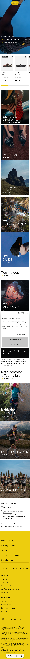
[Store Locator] (14, 656)
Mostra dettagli (21, 334)
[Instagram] (3, 568)
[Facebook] (9, 568)
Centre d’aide (6, 605)
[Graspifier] (21, 63)
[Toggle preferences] (21, 656)
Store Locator (7, 560)
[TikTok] (13, 568)
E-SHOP (4, 550)
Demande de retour (8, 608)
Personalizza (14, 344)
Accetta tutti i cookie (15, 339)
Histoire (4, 579)
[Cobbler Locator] (16, 656)
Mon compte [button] (6, 611)
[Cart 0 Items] (19, 656)
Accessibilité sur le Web (17, 650)
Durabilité (4, 583)
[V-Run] (7, 63)
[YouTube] (6, 568)
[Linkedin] (16, 568)
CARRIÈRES (5, 592)
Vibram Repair (6, 586)
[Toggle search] (11, 656)
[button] (12, 619)
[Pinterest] (20, 568)
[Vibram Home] (15, 3)
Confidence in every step (10, 589)
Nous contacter (7, 601)
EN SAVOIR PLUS (9, 641)
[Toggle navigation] (8, 656)
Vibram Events (7, 540)
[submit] (27, 507)
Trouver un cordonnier (10, 555)
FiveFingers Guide (8, 545)
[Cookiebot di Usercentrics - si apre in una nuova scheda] (18, 313)
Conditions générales (18, 649)
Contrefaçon (5, 650)
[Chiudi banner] (27, 313)
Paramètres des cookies (8, 652)
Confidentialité (5, 649)
